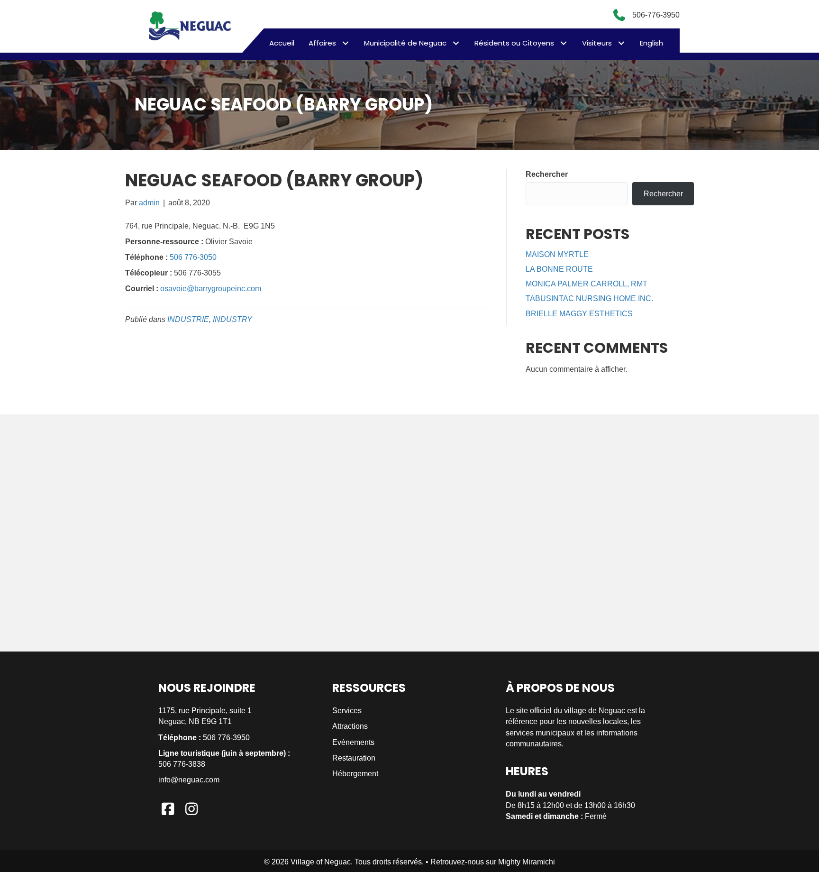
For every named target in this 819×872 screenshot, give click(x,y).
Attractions (350, 726)
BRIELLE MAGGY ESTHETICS (579, 314)
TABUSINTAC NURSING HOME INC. (589, 298)
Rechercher (547, 174)
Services (347, 711)
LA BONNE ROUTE (559, 269)
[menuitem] (651, 43)
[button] (345, 43)
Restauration (353, 758)
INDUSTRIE (188, 319)
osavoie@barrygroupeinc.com (210, 289)
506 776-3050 (193, 257)
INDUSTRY (232, 319)
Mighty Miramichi (526, 862)
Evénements (353, 742)
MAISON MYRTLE (557, 254)
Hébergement (355, 774)
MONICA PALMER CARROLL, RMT (586, 284)
